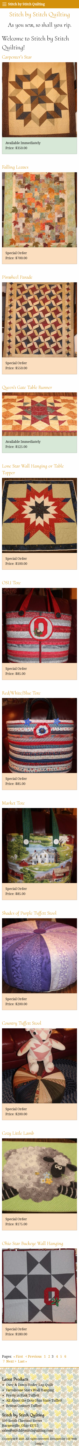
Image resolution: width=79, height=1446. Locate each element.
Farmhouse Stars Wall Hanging (30, 1390)
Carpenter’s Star (17, 57)
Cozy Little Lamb (18, 1133)
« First (18, 1356)
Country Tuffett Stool (21, 1023)
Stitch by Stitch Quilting (39, 14)
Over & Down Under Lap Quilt (29, 1385)
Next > (11, 1361)
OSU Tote (11, 583)
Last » (22, 1361)
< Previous (33, 1356)
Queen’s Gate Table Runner (27, 387)
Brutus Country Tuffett (24, 1406)
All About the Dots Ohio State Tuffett (34, 1400)
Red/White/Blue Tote (21, 693)
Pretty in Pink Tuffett (22, 1395)
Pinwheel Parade (17, 277)
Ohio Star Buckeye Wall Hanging (32, 1243)
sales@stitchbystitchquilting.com (27, 1430)
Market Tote (13, 803)
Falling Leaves (15, 167)
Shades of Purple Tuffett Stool (29, 913)
